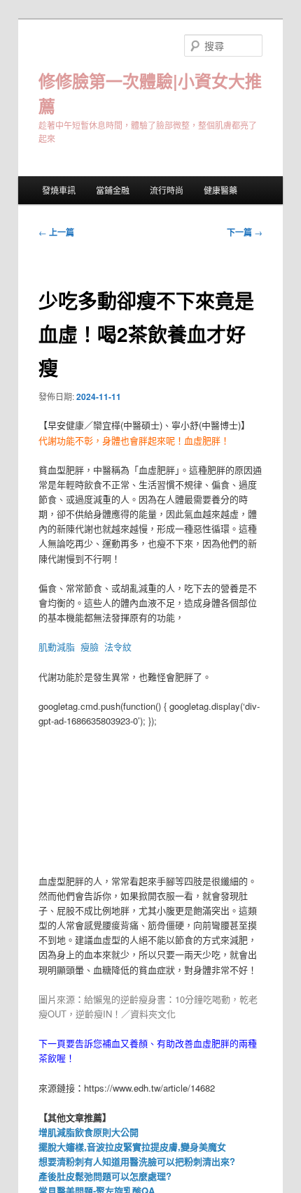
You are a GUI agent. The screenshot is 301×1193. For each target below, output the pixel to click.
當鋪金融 (113, 190)
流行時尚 (166, 190)
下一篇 (244, 232)
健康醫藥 (220, 190)
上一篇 (56, 232)
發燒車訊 (59, 190)
